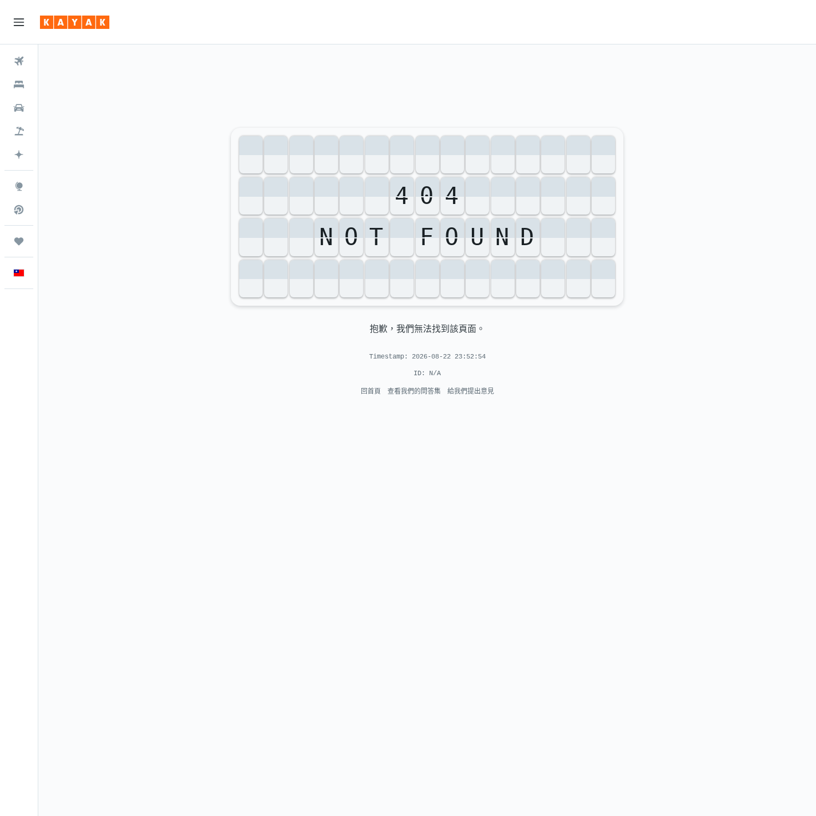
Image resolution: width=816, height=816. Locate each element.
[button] (19, 22)
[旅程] (18, 241)
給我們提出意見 (470, 391)
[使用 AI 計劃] (18, 154)
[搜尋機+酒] (18, 131)
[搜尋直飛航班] (18, 209)
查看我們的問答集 (414, 391)
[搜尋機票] (18, 61)
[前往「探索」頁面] (18, 186)
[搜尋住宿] (18, 84)
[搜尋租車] (18, 108)
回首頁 (371, 391)
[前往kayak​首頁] (74, 22)
